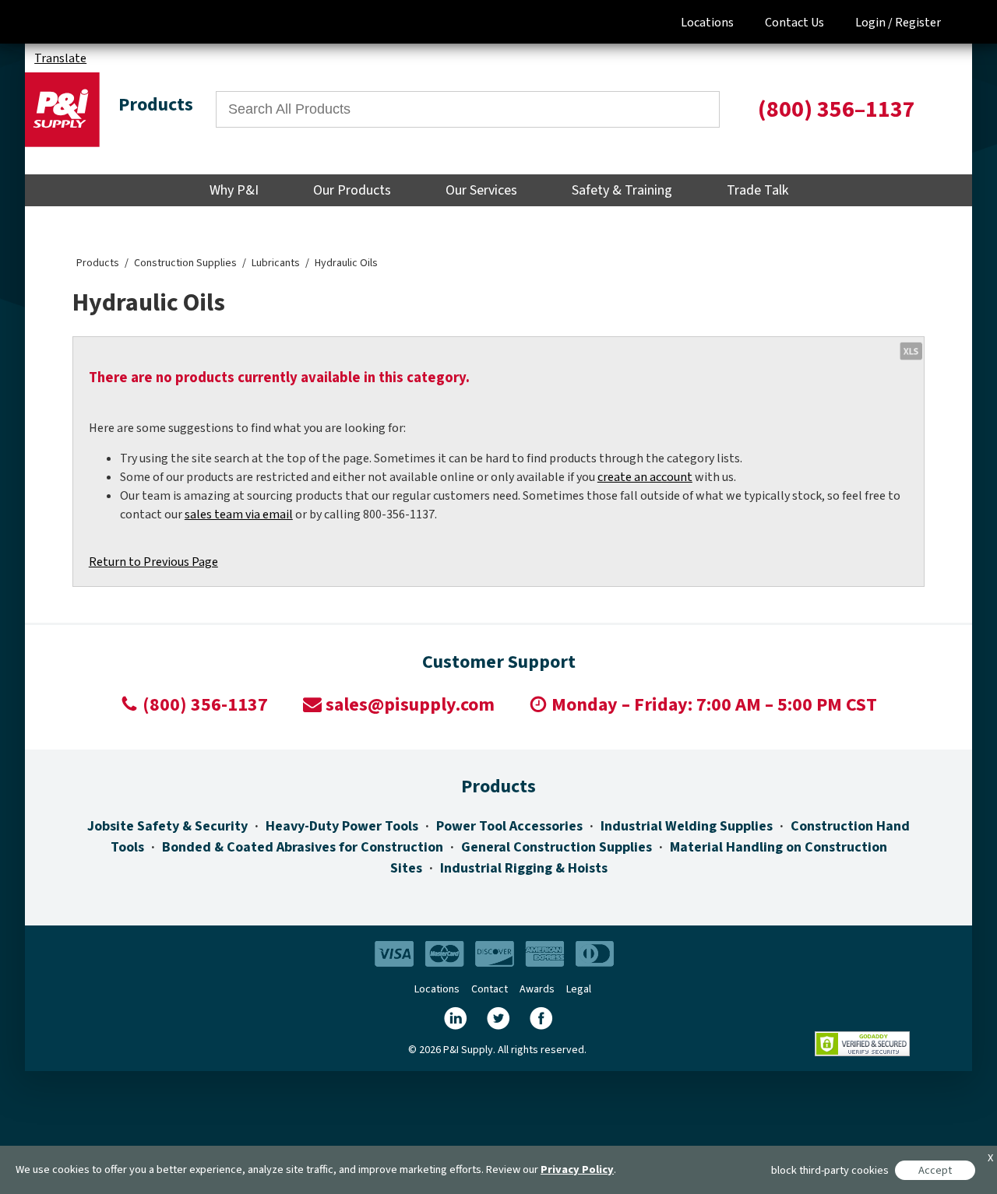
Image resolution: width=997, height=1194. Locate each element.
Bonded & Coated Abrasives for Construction (302, 847)
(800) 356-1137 (205, 704)
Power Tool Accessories (509, 826)
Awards (537, 989)
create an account (644, 477)
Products (97, 263)
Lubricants (276, 263)
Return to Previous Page (153, 562)
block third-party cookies (830, 1170)
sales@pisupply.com (410, 704)
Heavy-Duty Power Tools (342, 826)
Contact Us (794, 22)
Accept (935, 1170)
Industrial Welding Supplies (687, 826)
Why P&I (234, 190)
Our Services (481, 190)
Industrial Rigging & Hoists (524, 868)
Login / (874, 22)
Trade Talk (757, 190)
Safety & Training (622, 190)
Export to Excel (911, 350)
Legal (578, 989)
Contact (489, 989)
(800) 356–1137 (836, 109)
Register (918, 22)
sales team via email (239, 514)
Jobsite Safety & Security (167, 826)
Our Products (352, 190)
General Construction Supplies (556, 847)
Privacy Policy (577, 1169)
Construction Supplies (185, 263)
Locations (707, 22)
